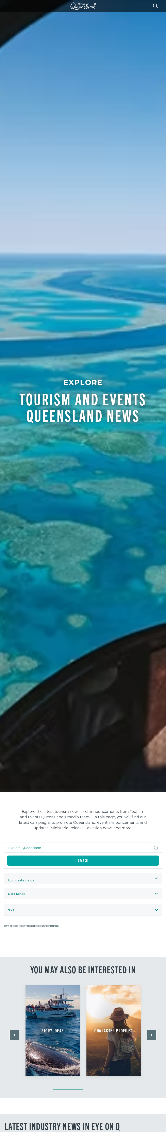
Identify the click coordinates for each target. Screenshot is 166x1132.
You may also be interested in (83, 969)
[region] (83, 821)
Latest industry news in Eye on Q (62, 1126)
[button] (15, 1035)
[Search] (155, 5)
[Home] (83, 6)
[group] (52, 1035)
